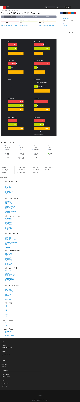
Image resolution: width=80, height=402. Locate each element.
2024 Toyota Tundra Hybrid (9, 291)
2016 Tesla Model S (8, 224)
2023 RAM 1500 (8, 245)
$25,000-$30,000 (20, 167)
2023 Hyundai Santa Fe (9, 259)
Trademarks (4, 386)
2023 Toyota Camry (8, 183)
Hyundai (6, 311)
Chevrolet (6, 314)
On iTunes (4, 364)
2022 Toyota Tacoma (8, 243)
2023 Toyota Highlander (9, 257)
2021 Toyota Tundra (8, 202)
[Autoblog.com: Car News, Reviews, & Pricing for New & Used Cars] (24, 7)
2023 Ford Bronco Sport (9, 193)
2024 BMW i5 (7, 229)
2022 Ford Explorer (8, 294)
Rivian (6, 310)
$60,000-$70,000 (49, 167)
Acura (6, 316)
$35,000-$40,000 (20, 172)
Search (78, 8)
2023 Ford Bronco (8, 186)
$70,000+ (47, 170)
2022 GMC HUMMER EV (9, 228)
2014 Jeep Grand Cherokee (9, 207)
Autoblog (2, 10)
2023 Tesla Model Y (8, 272)
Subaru (6, 325)
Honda (6, 305)
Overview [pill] (10, 16)
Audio (3, 362)
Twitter (75, 8)
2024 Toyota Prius (8, 295)
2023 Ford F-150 (8, 187)
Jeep (6, 307)
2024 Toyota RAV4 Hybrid (9, 298)
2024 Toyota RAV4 (8, 253)
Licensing (4, 355)
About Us (4, 345)
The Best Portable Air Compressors (11, 334)
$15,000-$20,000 (4, 170)
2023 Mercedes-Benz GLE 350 (10, 274)
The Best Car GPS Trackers (9, 335)
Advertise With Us (6, 374)
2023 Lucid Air (7, 226)
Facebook (72, 8)
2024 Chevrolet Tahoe (9, 195)
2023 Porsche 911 (8, 273)
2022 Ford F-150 (8, 192)
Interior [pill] (47, 16)
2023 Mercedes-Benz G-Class (10, 275)
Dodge (6, 309)
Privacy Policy (5, 385)
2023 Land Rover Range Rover (10, 278)
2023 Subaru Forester (9, 263)
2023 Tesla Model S (8, 219)
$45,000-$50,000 (35, 170)
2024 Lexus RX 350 (8, 276)
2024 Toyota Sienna (8, 296)
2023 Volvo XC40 (9, 22)
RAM (6, 306)
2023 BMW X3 (47, 22)
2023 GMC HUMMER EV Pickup (10, 221)
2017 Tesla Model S (8, 222)
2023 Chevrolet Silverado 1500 (10, 239)
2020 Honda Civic (8, 201)
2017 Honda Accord (8, 205)
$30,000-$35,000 (20, 170)
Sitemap (4, 343)
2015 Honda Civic (8, 212)
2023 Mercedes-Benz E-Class (10, 281)
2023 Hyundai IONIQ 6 (8, 227)
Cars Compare (7, 10)
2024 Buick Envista (8, 262)
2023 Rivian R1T (8, 223)
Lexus (6, 324)
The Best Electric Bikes (9, 331)
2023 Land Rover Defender (9, 279)
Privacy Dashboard (6, 376)
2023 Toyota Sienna (8, 293)
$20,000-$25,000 (4, 172)
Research (67, 7)
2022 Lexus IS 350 (8, 280)
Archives (4, 366)
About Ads (4, 373)
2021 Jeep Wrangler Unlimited (10, 206)
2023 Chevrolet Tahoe (9, 191)
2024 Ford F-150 (8, 299)
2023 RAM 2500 (8, 247)
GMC (6, 315)
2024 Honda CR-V (8, 258)
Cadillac (6, 312)
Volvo (6, 322)
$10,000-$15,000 (4, 167)
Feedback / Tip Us (6, 354)
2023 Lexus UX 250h (28, 22)
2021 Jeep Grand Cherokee (9, 203)
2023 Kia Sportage (8, 264)
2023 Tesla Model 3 (8, 218)
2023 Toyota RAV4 (8, 255)
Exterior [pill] (35, 16)
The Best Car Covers (8, 332)
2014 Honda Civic (8, 209)
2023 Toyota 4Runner (8, 188)
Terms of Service (5, 383)
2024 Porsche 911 (8, 270)
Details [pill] (22, 16)
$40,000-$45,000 (35, 167)
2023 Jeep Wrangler (8, 190)
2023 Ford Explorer (8, 290)
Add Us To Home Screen (7, 347)
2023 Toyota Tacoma (8, 185)
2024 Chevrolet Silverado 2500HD (11, 242)
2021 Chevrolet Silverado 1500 (10, 211)
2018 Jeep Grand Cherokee (9, 208)
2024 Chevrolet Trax (8, 254)
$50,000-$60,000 (35, 172)
